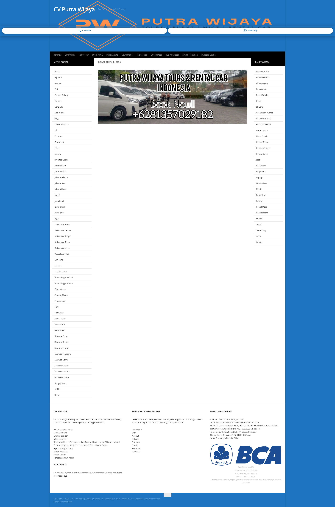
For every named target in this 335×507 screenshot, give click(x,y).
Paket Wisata (112, 54)
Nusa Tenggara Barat (64, 277)
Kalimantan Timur (62, 242)
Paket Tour (84, 54)
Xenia (57, 395)
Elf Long (259, 106)
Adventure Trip (262, 71)
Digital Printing (262, 95)
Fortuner (59, 136)
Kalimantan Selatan (63, 230)
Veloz (258, 236)
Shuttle (259, 218)
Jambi (57, 195)
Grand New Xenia (264, 118)
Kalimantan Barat (62, 224)
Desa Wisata (261, 89)
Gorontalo (59, 142)
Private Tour (60, 301)
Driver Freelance (190, 54)
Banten (58, 101)
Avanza (58, 83)
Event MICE (97, 54)
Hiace (57, 148)
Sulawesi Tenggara (63, 354)
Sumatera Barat (61, 365)
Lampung (59, 259)
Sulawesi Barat (61, 336)
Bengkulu (59, 106)
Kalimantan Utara (62, 248)
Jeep (258, 159)
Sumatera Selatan (62, 371)
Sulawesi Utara (61, 359)
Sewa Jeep (142, 54)
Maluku (58, 265)
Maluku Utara (61, 271)
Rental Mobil (261, 206)
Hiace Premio (262, 136)
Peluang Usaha (61, 295)
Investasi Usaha (208, 54)
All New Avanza (262, 77)
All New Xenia (262, 83)
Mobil (258, 189)
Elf (56, 130)
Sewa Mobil (127, 54)
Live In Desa (156, 54)
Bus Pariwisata (172, 54)
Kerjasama (260, 171)
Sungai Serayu (61, 383)
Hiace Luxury (262, 130)
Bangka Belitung (62, 95)
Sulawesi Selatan (62, 342)
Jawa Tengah (60, 206)
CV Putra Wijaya (74, 9)
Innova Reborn (262, 142)
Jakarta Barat (60, 165)
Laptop (259, 177)
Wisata (259, 242)
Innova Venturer (263, 148)
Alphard (58, 77)
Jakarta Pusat (60, 171)
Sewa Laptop (60, 318)
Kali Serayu (261, 165)
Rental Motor (262, 212)
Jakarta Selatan (61, 177)
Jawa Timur (59, 212)
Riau (56, 306)
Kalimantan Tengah (63, 236)
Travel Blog (261, 230)
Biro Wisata (70, 54)
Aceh (57, 71)
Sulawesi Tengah (62, 348)
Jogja (57, 218)
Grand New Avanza (264, 112)
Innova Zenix (261, 154)
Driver (259, 101)
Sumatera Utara (62, 377)
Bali (56, 89)
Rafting (259, 201)
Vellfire (58, 389)
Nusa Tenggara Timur (64, 283)
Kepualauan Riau (62, 254)
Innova (58, 154)
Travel (258, 224)
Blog (56, 118)
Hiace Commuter (263, 124)
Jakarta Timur (60, 183)
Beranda (57, 54)
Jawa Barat (59, 201)
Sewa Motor (60, 330)
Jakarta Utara (60, 189)
